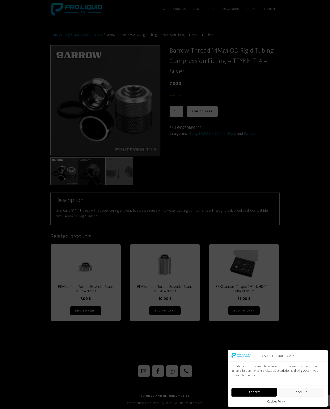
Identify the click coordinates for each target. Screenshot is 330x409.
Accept (254, 392)
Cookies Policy (276, 401)
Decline (302, 392)
